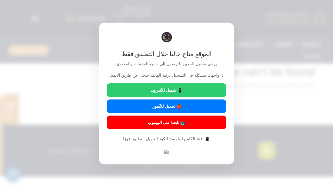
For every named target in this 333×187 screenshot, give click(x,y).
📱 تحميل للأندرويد (167, 90)
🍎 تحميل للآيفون (167, 106)
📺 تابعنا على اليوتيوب (166, 122)
